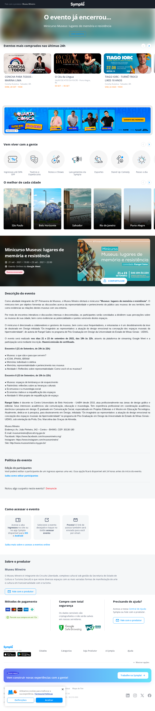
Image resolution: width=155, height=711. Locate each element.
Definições (20, 700)
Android (19, 535)
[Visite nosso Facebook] (149, 695)
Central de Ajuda (137, 608)
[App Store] (10, 654)
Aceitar (49, 700)
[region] (35, 696)
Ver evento (77, 33)
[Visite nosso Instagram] (135, 695)
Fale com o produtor (22, 591)
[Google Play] (24, 654)
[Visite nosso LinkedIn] (128, 695)
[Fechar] (62, 689)
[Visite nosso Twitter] (142, 695)
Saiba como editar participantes (21, 475)
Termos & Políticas (44, 693)
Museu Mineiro (28, 4)
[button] (12, 692)
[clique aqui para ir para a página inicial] (77, 4)
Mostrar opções (142, 662)
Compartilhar (116, 280)
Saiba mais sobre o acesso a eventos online (27, 544)
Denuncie (51, 488)
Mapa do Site (77, 688)
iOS (26, 533)
